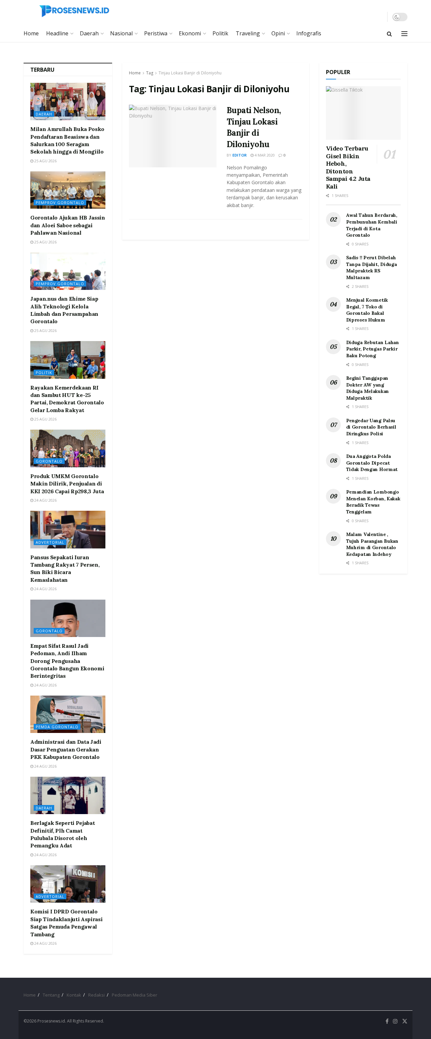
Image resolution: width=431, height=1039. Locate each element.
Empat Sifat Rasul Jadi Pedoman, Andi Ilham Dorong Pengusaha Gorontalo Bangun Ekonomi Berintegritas (67, 660)
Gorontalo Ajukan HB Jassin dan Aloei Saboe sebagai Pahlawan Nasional (67, 225)
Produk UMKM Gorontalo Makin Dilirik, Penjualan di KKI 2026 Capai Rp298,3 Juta (67, 484)
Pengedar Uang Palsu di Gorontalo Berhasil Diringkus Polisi (371, 427)
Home (31, 33)
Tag (149, 73)
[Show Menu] (404, 33)
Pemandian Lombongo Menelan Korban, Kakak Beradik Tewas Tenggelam (373, 502)
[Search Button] (389, 33)
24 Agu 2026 (45, 500)
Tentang (51, 995)
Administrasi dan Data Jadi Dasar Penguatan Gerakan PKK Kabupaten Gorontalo (65, 749)
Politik (220, 33)
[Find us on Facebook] (387, 1021)
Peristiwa (155, 33)
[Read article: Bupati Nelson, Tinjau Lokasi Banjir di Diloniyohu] (173, 136)
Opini (278, 33)
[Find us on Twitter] (404, 1021)
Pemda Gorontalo (57, 726)
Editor (239, 155)
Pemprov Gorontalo (60, 202)
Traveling (248, 33)
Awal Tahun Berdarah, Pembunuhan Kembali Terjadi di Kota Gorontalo (371, 225)
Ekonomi (190, 33)
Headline (57, 33)
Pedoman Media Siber (134, 995)
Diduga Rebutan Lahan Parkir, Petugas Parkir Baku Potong (372, 349)
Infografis (308, 33)
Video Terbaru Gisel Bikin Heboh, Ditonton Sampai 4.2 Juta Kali (348, 167)
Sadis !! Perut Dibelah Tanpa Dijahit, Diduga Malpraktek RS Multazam (371, 267)
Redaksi (96, 995)
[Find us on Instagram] (395, 1021)
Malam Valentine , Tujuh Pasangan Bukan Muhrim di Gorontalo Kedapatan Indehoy (372, 544)
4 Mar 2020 (264, 155)
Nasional (121, 33)
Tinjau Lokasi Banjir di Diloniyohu (190, 73)
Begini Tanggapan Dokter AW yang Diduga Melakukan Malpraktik (367, 388)
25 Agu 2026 (45, 160)
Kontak (74, 995)
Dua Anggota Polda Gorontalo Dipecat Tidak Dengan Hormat (372, 462)
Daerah (89, 33)
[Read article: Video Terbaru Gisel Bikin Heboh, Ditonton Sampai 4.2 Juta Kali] (363, 113)
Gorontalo (49, 461)
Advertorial (50, 542)
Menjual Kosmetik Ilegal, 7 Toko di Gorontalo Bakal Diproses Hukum (367, 310)
